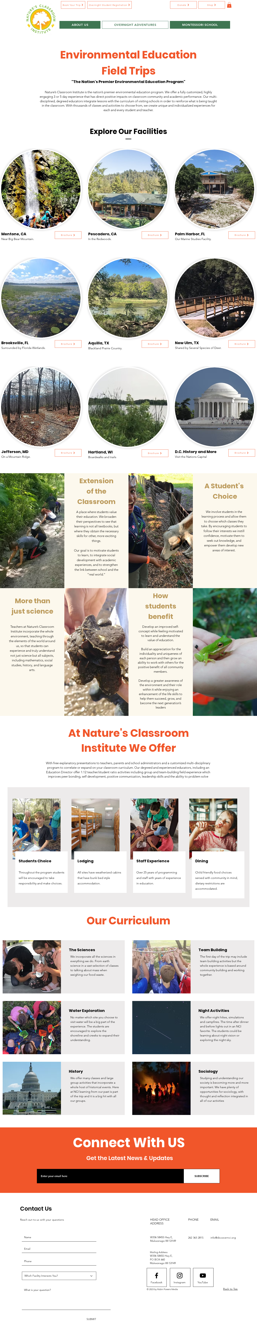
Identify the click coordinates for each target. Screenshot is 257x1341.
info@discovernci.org (223, 1237)
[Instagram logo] (179, 1275)
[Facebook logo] (156, 1275)
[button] (183, 5)
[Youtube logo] (203, 1275)
